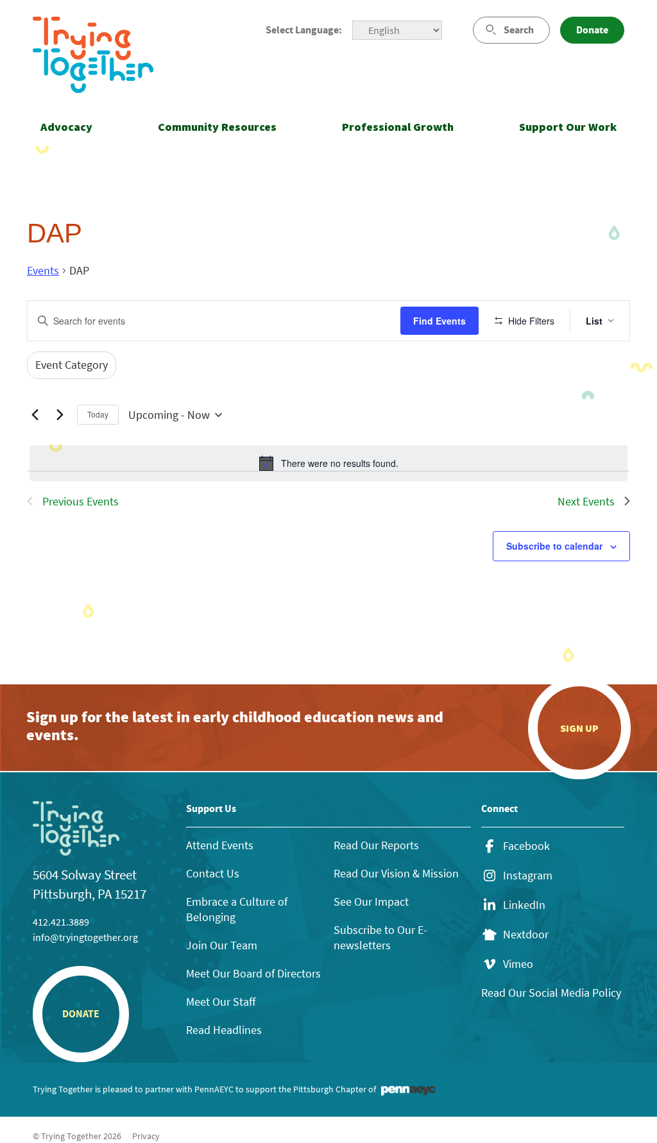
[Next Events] (59, 415)
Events (43, 270)
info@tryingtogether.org (85, 937)
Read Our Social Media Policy (551, 992)
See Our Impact (371, 901)
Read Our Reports (376, 845)
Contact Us (212, 873)
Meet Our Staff (220, 1001)
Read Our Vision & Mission (396, 873)
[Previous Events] (34, 415)
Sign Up (579, 728)
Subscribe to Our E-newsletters (380, 937)
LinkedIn (524, 905)
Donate (592, 30)
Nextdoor (526, 934)
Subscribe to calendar (554, 545)
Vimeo (518, 964)
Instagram (527, 875)
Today (97, 414)
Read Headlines (224, 1029)
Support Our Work (568, 126)
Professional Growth (398, 126)
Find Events (439, 320)
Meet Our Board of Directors (253, 973)
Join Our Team (221, 945)
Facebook (526, 846)
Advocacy (66, 126)
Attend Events (219, 845)
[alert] (328, 463)
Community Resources (217, 126)
